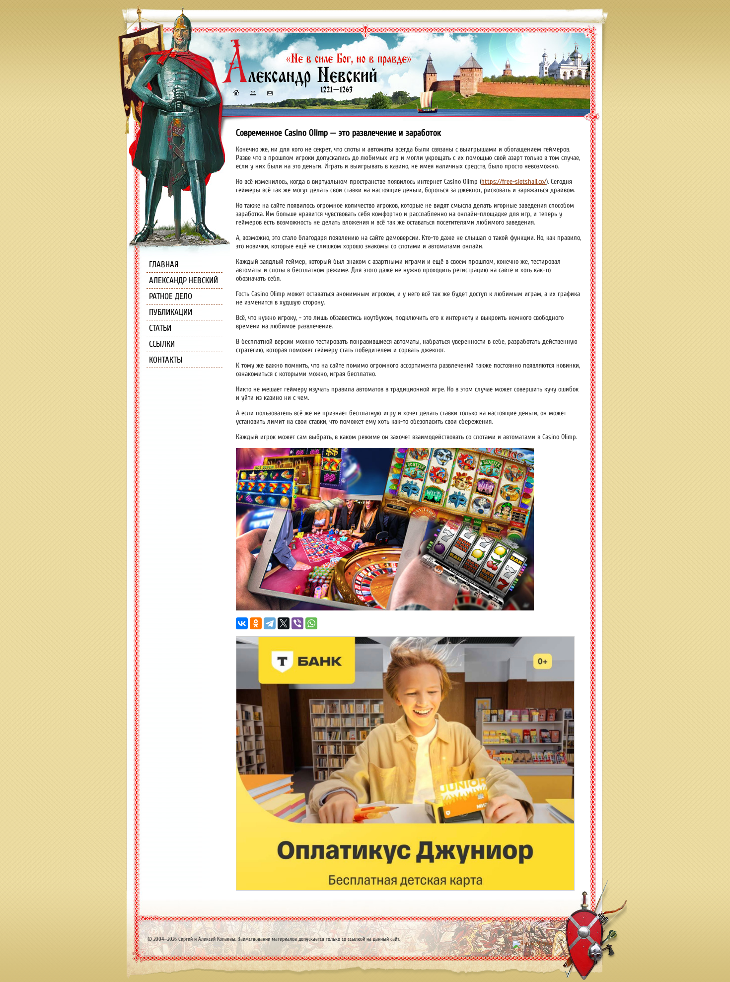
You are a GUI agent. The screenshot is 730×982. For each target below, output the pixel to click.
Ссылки (162, 344)
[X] (284, 623)
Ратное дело (170, 296)
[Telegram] (270, 623)
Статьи (160, 328)
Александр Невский (183, 280)
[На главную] (236, 94)
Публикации (170, 312)
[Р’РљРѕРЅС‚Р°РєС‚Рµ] (242, 623)
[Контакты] (269, 94)
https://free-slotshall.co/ (513, 181)
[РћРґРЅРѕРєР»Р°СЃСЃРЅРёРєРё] (256, 623)
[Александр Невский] (317, 84)
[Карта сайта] (252, 94)
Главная (164, 264)
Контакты (166, 360)
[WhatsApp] (311, 623)
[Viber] (297, 623)
